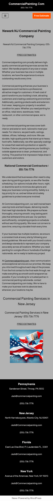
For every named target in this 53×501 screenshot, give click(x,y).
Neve (14, 498)
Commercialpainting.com (17, 260)
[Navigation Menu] (5, 15)
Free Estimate (41, 15)
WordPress (35, 498)
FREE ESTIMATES (26, 55)
